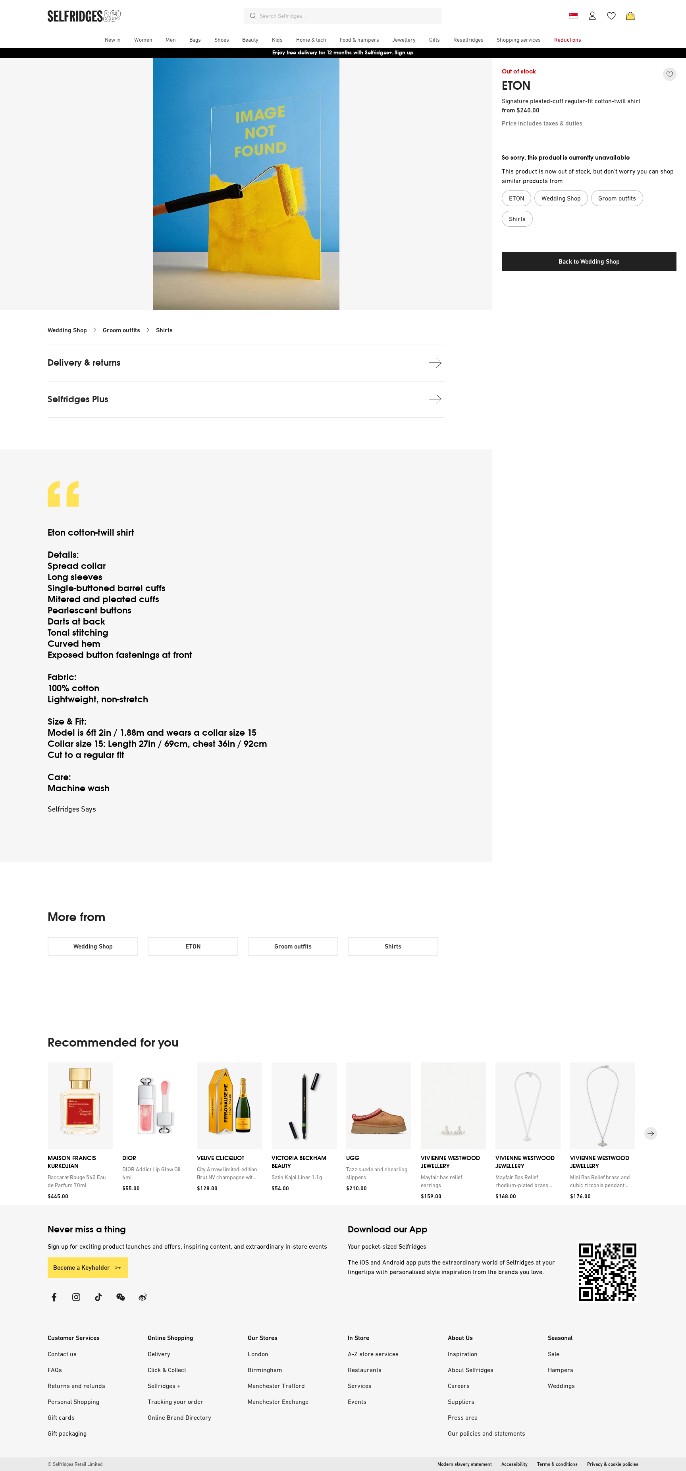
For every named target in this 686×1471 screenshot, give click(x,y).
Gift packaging (67, 1433)
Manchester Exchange (278, 1401)
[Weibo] (143, 1302)
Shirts (164, 330)
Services (360, 1385)
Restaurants (365, 1369)
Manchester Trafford (276, 1385)
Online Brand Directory (179, 1417)
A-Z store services (373, 1353)
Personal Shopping (73, 1401)
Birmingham (265, 1369)
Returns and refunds (76, 1385)
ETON (516, 86)
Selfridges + (164, 1385)
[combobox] (349, 16)
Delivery (159, 1353)
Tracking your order (175, 1401)
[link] (79, 1181)
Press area (463, 1417)
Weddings (561, 1385)
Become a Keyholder (81, 1267)
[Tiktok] (98, 1302)
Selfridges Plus (78, 399)
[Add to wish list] (669, 74)
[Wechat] (120, 1302)
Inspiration (463, 1353)
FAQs (55, 1369)
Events (357, 1401)
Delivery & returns (84, 362)
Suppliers (461, 1401)
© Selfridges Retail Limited (75, 1464)
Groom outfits (121, 330)
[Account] (592, 16)
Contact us (62, 1353)
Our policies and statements (486, 1433)
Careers (459, 1385)
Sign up (404, 52)
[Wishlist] (611, 16)
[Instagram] (76, 1302)
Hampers (560, 1369)
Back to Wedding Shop (589, 261)
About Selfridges (470, 1369)
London (258, 1353)
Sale (553, 1353)
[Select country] (573, 16)
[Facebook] (54, 1302)
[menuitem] (113, 40)
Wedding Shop (67, 330)
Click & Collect (167, 1369)
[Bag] (630, 16)
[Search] (253, 16)
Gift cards (61, 1417)
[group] (343, 1133)
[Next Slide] (650, 1133)
